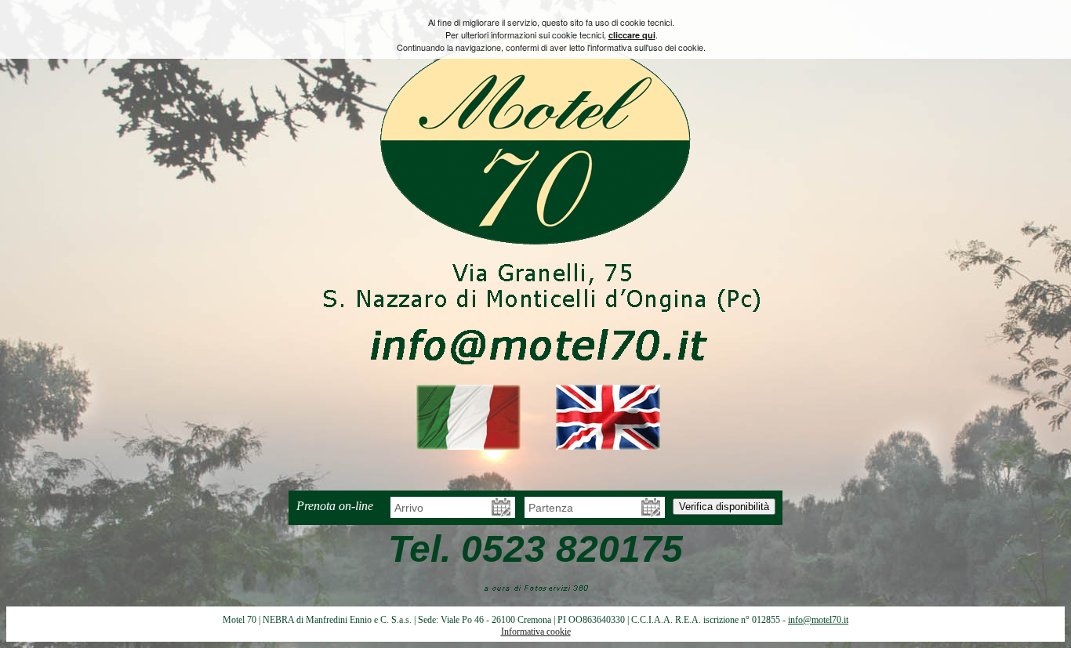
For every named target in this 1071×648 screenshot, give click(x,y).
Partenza (552, 507)
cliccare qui (631, 35)
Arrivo (410, 507)
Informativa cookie (536, 631)
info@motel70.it (818, 619)
